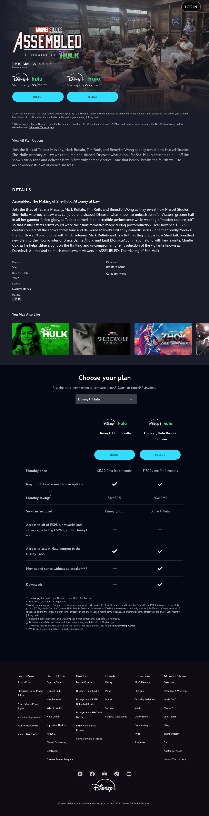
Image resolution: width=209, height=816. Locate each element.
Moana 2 (168, 708)
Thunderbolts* (171, 733)
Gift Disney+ (53, 750)
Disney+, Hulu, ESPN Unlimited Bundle (87, 701)
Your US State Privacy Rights (28, 706)
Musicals (139, 691)
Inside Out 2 (170, 699)
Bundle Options (84, 682)
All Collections (142, 682)
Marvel (109, 699)
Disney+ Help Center (124, 625)
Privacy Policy (24, 682)
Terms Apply (34, 598)
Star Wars (110, 708)
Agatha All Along (173, 750)
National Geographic (116, 716)
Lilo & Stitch (170, 716)
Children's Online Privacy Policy (30, 693)
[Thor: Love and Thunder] (163, 339)
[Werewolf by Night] (101, 339)
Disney (108, 682)
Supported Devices (56, 725)
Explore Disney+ (55, 682)
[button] (60, 676)
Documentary (141, 725)
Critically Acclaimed (145, 699)
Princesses (140, 742)
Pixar (108, 691)
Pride (137, 733)
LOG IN (191, 7)
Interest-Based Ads (27, 734)
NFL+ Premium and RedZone (86, 728)
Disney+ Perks (54, 691)
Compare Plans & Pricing (89, 738)
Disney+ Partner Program (60, 759)
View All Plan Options (27, 140)
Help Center (53, 716)
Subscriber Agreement (29, 717)
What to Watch (54, 708)
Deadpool (169, 682)
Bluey (167, 725)
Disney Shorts (141, 716)
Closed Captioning (56, 742)
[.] (80, 774)
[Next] (202, 338)
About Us (52, 733)
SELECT (38, 96)
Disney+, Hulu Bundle (87, 691)
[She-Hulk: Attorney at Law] (40, 339)
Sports (138, 708)
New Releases (54, 699)
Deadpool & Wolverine (176, 691)
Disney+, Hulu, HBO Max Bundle (89, 714)
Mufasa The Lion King (175, 759)
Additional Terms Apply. (41, 127)
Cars (166, 742)
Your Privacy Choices (28, 725)
